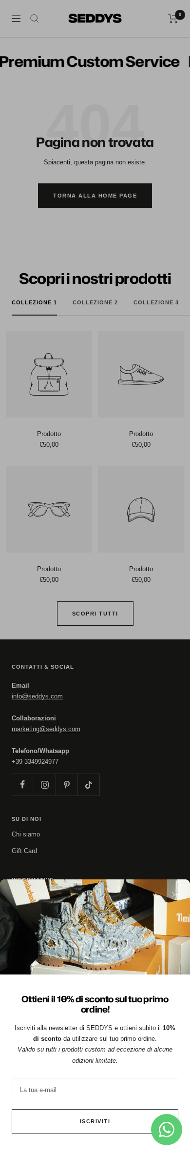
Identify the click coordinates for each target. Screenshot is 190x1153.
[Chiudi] (174, 894)
